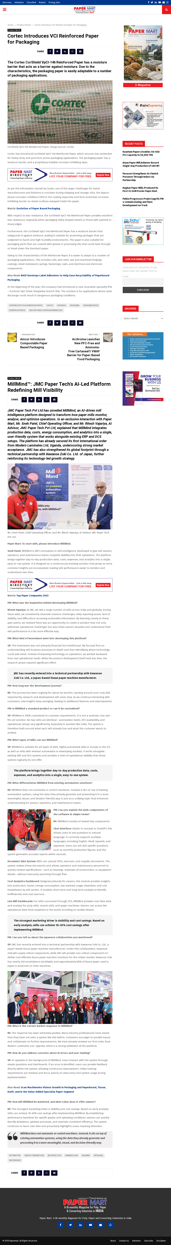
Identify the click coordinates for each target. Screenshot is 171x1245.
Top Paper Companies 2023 (32, 595)
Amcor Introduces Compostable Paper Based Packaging (33, 343)
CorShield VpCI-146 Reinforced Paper (25, 305)
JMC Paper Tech (54, 1156)
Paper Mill (98, 1156)
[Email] (100, 1224)
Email (125, 276)
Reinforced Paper (17, 310)
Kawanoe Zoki (71, 1156)
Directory (7, 2)
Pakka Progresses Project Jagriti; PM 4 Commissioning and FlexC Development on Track (143, 202)
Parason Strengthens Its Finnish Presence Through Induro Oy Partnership (140, 177)
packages (61, 305)
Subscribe (148, 1241)
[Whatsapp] (110, 1224)
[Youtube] (90, 1224)
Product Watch (14, 30)
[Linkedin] (80, 1224)
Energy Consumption (34, 1156)
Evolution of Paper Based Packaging (38, 208)
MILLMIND (86, 1156)
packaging (74, 305)
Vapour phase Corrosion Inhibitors (45, 310)
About (113, 1241)
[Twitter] (70, 1224)
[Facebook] (60, 1224)
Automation (14, 1156)
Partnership (15, 1160)
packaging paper (90, 305)
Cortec (50, 305)
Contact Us (124, 1241)
